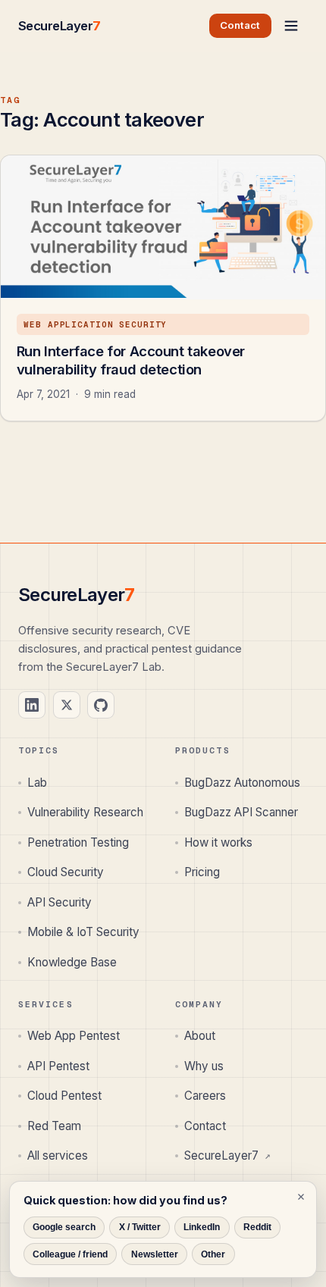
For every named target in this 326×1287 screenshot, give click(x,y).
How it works (218, 842)
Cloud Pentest (64, 1095)
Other (213, 1254)
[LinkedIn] (31, 705)
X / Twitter (140, 1227)
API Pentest (58, 1066)
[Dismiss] (301, 1197)
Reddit (257, 1227)
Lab (37, 782)
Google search (64, 1227)
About (199, 1036)
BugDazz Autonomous (242, 782)
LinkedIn (201, 1227)
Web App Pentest (73, 1036)
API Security (59, 902)
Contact (205, 1126)
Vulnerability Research (85, 812)
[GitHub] (100, 705)
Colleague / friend (70, 1254)
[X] (66, 705)
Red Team (54, 1126)
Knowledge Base (72, 962)
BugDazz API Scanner (241, 812)
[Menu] (291, 25)
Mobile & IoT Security (83, 932)
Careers (205, 1095)
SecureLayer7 (227, 1155)
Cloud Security (65, 872)
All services (57, 1155)
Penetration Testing (78, 842)
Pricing (202, 872)
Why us (204, 1066)
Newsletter (154, 1254)
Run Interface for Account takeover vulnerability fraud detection (131, 360)
